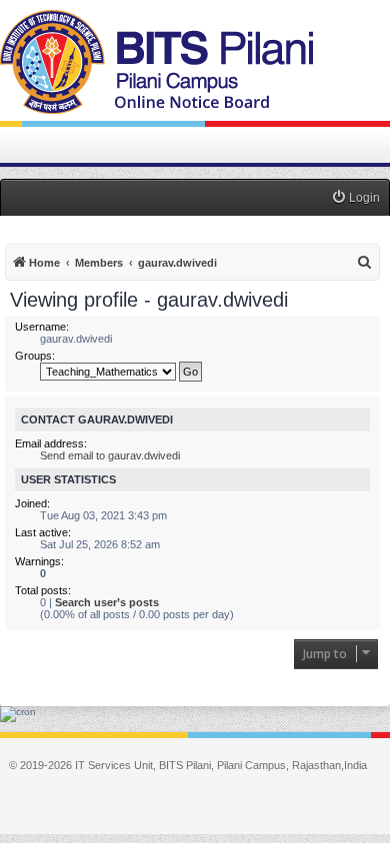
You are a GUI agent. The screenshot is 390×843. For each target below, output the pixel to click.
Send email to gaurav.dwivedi (110, 455)
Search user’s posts (107, 602)
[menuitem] (355, 198)
